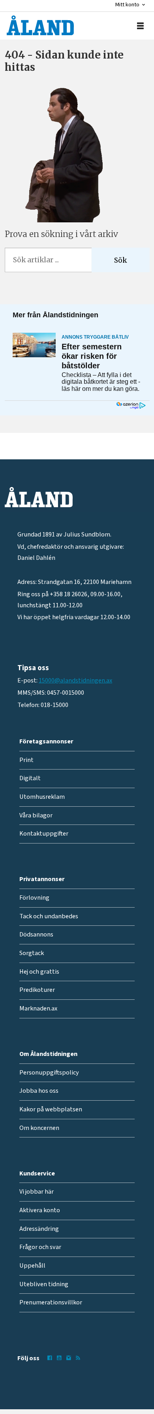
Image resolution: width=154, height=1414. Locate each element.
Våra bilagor (36, 815)
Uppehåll (32, 1265)
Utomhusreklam (42, 797)
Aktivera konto (39, 1210)
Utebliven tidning (43, 1284)
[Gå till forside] (40, 25)
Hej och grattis (39, 971)
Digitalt (30, 778)
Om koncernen (39, 1128)
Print (26, 760)
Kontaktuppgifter (43, 833)
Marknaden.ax (38, 1008)
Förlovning (34, 897)
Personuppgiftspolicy (49, 1072)
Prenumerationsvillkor (50, 1302)
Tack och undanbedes (48, 916)
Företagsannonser (46, 741)
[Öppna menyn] (140, 26)
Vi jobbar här (36, 1191)
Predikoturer (37, 990)
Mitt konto (127, 4)
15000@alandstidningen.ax (75, 680)
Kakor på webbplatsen (50, 1109)
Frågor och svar (40, 1247)
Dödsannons (36, 934)
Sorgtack (31, 953)
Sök (120, 260)
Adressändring (39, 1229)
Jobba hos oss (38, 1091)
